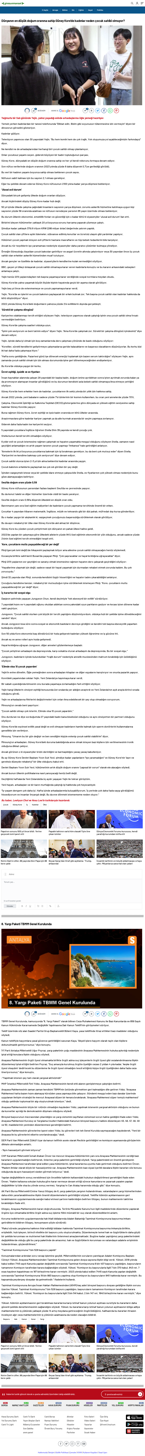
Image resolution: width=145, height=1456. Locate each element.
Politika (100, 10)
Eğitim (81, 10)
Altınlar (70, 1416)
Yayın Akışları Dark (31, 1420)
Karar (33, 1319)
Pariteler (102, 1404)
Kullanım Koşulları (90, 1452)
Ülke (45, 805)
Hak (15, 1319)
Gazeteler (38, 1404)
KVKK (79, 1452)
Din (73, 10)
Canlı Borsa (49, 1416)
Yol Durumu (117, 1404)
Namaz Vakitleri (20, 1404)
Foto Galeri (89, 1416)
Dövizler (70, 1420)
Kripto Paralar (136, 1404)
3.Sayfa (45, 10)
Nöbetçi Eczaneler (31, 1424)
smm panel (28, 1432)
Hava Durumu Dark (10, 1416)
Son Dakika (28, 1428)
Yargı (42, 1319)
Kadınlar (35, 805)
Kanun (24, 1319)
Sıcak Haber (89, 1432)
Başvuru (6, 1319)
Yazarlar (88, 1424)
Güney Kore (17, 805)
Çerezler (73, 1452)
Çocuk (5, 805)
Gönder (10, 906)
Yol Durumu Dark (9, 1420)
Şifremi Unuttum (107, 1424)
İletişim (51, 1452)
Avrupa (55, 10)
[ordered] (38, 906)
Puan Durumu (72, 1404)
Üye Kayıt (104, 1420)
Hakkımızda (42, 1452)
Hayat (90, 10)
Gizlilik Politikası (62, 1452)
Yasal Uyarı (103, 1452)
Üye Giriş (104, 1416)
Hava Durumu (54, 1404)
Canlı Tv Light (7, 1424)
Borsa (4, 1404)
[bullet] (42, 906)
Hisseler (88, 1404)
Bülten (65, 10)
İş (27, 805)
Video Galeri (89, 1420)
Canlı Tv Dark (29, 1416)
